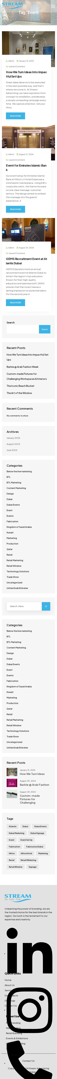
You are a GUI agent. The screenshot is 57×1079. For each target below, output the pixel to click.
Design (10, 493)
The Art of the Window (19, 392)
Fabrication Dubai (34, 846)
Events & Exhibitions (17, 1038)
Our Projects (11, 995)
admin (11, 61)
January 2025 (13, 438)
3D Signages (12, 1048)
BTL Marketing (14, 482)
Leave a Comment (17, 66)
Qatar (10, 549)
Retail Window (14, 565)
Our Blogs (10, 1000)
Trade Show (13, 577)
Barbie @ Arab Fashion (34, 784)
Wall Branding (13, 1027)
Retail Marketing (15, 560)
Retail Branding (14, 1033)
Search (11, 322)
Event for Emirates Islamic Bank (26, 167)
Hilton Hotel (26, 853)
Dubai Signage (37, 833)
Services (9, 990)
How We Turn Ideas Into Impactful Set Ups (26, 74)
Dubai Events (13, 504)
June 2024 (12, 450)
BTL (8, 477)
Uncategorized (14, 582)
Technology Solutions (18, 571)
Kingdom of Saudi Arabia (19, 527)
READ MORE (15, 116)
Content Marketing (16, 488)
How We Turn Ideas (32, 773)
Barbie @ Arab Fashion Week (22, 366)
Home (8, 979)
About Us (10, 985)
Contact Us (11, 1005)
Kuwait (10, 532)
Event (9, 510)
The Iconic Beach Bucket (20, 385)
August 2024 (13, 444)
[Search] (46, 606)
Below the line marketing (19, 471)
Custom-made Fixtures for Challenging (30, 799)
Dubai (9, 499)
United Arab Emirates (17, 588)
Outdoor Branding (15, 1043)
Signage (32, 867)
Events (10, 515)
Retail (9, 554)
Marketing (12, 538)
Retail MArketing (28, 860)
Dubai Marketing (16, 833)
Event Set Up (26, 840)
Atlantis (12, 826)
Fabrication (12, 521)
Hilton (12, 853)
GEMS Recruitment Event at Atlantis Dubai (26, 261)
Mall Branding (13, 1022)
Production (12, 543)
